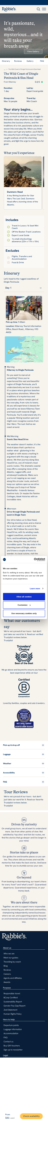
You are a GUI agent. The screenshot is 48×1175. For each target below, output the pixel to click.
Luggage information (13, 1029)
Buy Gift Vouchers (12, 1045)
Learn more (35, 588)
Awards (7, 982)
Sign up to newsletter (13, 1049)
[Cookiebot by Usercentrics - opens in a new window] (34, 559)
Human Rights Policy (13, 1014)
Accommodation (11, 1033)
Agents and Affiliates (13, 978)
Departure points (11, 1025)
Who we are (9, 953)
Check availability (31, 1116)
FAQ (5, 1037)
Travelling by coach (12, 961)
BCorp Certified (11, 997)
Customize (22, 605)
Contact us (8, 1041)
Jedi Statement (10, 1009)
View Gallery (33, 51)
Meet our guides (11, 957)
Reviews (7, 970)
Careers (7, 974)
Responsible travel (12, 993)
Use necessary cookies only (24, 613)
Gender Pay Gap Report (14, 1005)
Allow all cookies (24, 596)
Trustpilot (8, 640)
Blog (6, 965)
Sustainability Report (13, 1001)
